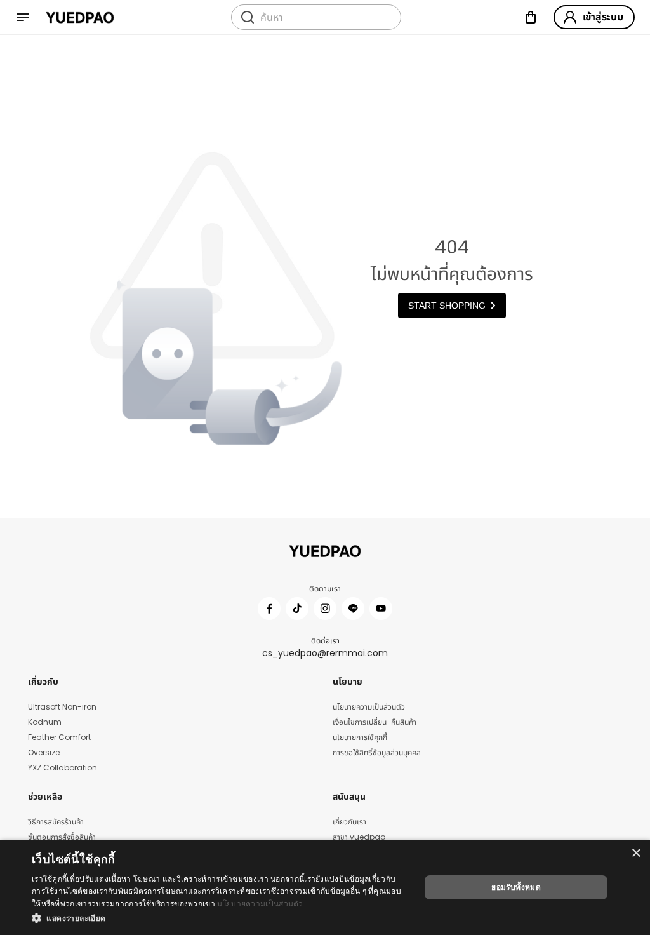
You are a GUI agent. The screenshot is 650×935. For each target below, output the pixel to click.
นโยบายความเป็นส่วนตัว (260, 903)
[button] (220, 917)
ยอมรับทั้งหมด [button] (516, 887)
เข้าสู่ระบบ (603, 17)
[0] (530, 17)
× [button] (635, 853)
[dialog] (325, 887)
